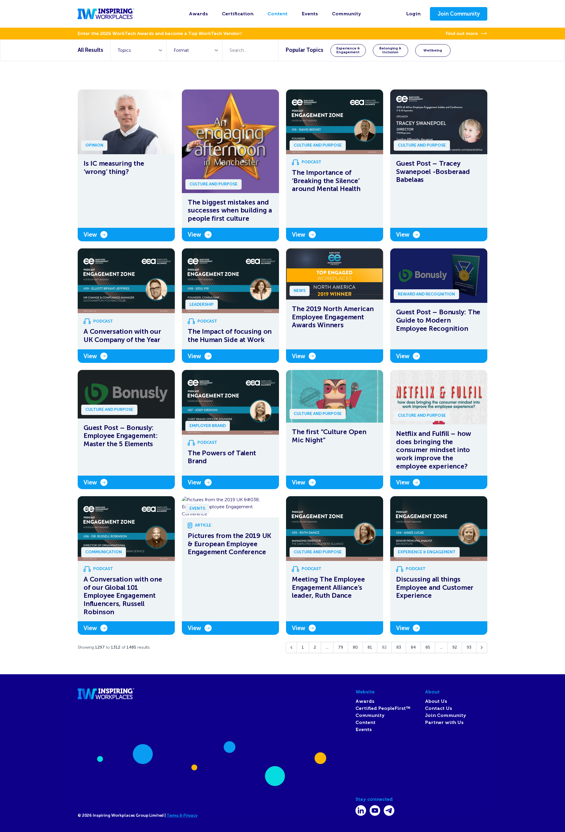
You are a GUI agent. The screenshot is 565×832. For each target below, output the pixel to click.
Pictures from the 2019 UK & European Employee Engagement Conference (229, 544)
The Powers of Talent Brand (222, 457)
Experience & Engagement (348, 50)
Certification (237, 13)
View (90, 234)
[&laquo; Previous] (291, 647)
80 (355, 647)
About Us (436, 701)
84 (413, 647)
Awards (198, 13)
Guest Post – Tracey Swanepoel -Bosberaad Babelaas (433, 172)
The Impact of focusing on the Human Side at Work (230, 336)
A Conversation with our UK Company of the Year (122, 336)
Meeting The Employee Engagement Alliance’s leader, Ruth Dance (328, 587)
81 (370, 647)
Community (346, 13)
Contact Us (438, 708)
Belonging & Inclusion (390, 50)
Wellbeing (432, 50)
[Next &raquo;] (481, 647)
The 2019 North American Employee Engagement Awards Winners (333, 317)
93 (469, 647)
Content (277, 13)
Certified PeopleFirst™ (383, 708)
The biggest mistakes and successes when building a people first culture (230, 210)
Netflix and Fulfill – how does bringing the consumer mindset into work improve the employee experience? (433, 450)
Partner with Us (444, 722)
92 (454, 647)
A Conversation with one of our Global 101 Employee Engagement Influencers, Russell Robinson (123, 595)
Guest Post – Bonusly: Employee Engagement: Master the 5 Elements (120, 436)
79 (340, 647)
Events (310, 13)
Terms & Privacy (182, 815)
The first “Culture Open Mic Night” (329, 436)
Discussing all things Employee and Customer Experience (434, 587)
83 (398, 647)
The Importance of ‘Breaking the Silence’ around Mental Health (326, 181)
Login (413, 13)
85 (428, 647)
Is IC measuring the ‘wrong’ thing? (114, 168)
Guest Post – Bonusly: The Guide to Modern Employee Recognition (438, 320)
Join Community (459, 14)
